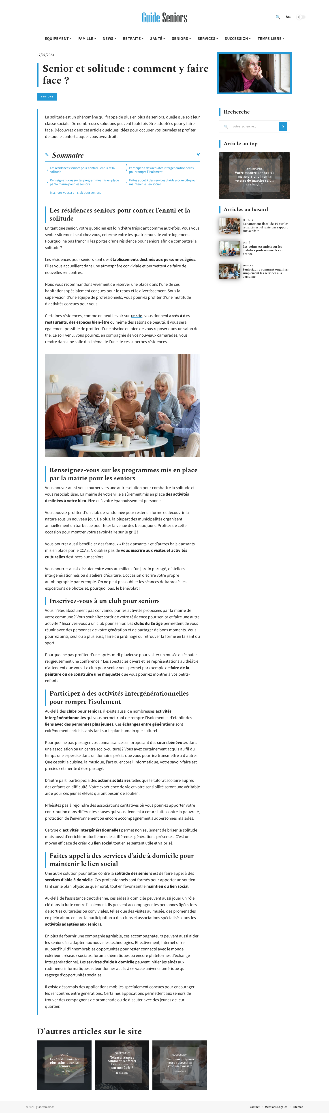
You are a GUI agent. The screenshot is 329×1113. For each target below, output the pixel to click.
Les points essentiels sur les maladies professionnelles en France (263, 250)
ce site (136, 316)
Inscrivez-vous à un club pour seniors (75, 192)
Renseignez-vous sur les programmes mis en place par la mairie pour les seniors (84, 182)
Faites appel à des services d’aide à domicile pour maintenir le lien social (163, 182)
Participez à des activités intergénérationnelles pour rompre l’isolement (161, 170)
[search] (277, 17)
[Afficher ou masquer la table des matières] (142, 154)
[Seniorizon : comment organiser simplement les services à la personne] (229, 271)
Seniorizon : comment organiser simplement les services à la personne (266, 273)
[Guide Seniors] (164, 17)
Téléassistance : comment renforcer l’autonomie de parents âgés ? (122, 1062)
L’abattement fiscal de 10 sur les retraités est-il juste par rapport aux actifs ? (265, 227)
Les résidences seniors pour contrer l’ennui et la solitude (82, 170)
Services (248, 265)
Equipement (122, 1053)
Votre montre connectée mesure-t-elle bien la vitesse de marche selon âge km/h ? (254, 178)
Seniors (47, 97)
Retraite (248, 220)
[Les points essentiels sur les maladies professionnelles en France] (229, 248)
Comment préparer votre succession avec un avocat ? (179, 1063)
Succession (179, 1055)
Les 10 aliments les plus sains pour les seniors (64, 1063)
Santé (64, 1055)
